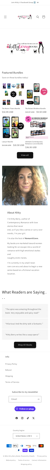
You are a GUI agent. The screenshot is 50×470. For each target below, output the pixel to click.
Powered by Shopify (28, 456)
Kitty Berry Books (15, 456)
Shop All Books (25, 344)
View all (25, 155)
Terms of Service (12, 382)
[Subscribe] (38, 399)
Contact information (39, 460)
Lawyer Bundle (7, 142)
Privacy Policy (11, 364)
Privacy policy (42, 456)
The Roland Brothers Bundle (35, 108)
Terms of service (23, 460)
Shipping (9, 376)
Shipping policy (26, 464)
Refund (8, 370)
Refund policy (11, 460)
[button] (5, 17)
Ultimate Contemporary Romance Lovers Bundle (34, 143)
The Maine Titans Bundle (11, 108)
